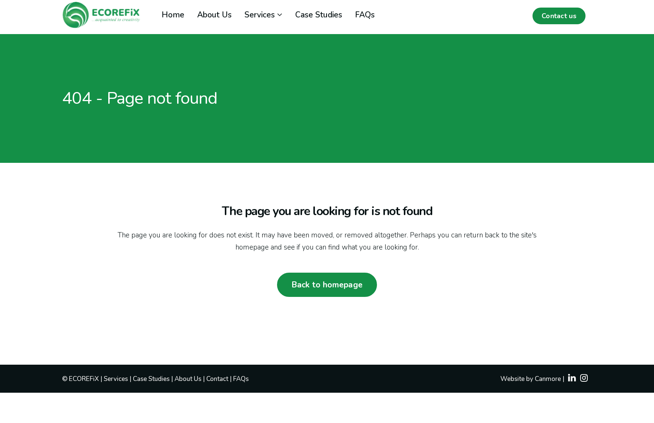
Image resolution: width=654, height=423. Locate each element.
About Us (188, 379)
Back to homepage (327, 284)
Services (116, 379)
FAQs (241, 379)
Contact (217, 379)
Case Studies (152, 379)
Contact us (559, 15)
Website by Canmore (530, 379)
